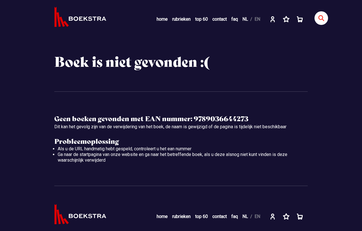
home (162, 19)
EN (257, 19)
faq (234, 19)
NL (245, 19)
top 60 (201, 19)
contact (219, 19)
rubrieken (181, 19)
